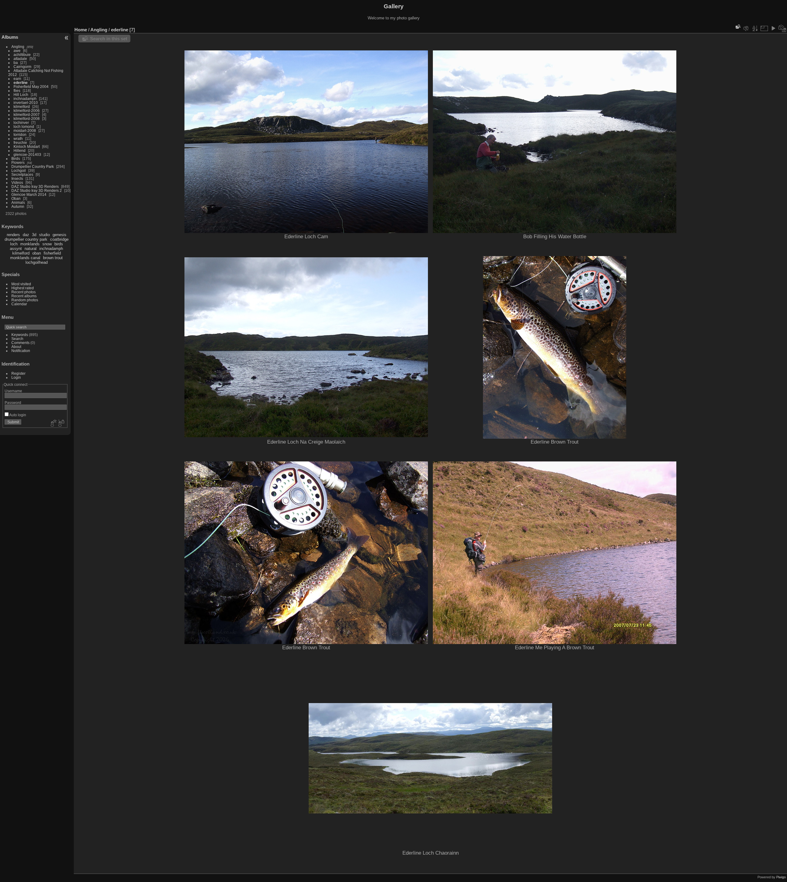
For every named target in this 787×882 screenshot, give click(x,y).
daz (26, 234)
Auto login (17, 415)
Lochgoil (18, 170)
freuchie (20, 142)
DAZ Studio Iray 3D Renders (35, 186)
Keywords (19, 335)
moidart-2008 (25, 130)
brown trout (53, 257)
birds (58, 244)
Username (13, 391)
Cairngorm (22, 67)
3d (34, 234)
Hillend (20, 150)
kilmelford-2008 (27, 119)
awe (17, 51)
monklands (30, 244)
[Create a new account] (53, 423)
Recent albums (24, 296)
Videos (17, 182)
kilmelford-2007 (27, 115)
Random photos (24, 300)
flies (17, 91)
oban (36, 253)
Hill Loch (21, 95)
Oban (16, 198)
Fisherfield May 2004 (31, 87)
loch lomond (24, 127)
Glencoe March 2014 (28, 194)
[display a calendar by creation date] (782, 28)
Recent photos (23, 292)
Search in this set (108, 38)
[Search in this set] (737, 26)
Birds (15, 158)
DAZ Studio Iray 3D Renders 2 (36, 190)
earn (17, 79)
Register (18, 373)
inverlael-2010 (26, 103)
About (16, 347)
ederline (21, 83)
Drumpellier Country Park (32, 166)
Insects (17, 178)
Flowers (18, 162)
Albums (10, 37)
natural (31, 248)
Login (16, 377)
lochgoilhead (37, 262)
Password (13, 403)
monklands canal (25, 257)
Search (17, 339)
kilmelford (22, 107)
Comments (20, 343)
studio (44, 234)
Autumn (17, 206)
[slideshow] (773, 28)
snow (47, 244)
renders (13, 234)
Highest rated (22, 288)
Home (80, 29)
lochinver (21, 123)
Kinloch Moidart (27, 146)
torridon (20, 134)
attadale (20, 59)
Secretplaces (22, 174)
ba (16, 63)
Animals (18, 202)
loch (14, 244)
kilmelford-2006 (27, 111)
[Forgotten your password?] (61, 423)
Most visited (21, 284)
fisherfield (52, 253)
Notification (20, 351)
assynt (16, 248)
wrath (18, 138)
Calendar (19, 304)
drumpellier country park (26, 239)
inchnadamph (25, 99)
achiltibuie (22, 55)
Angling (17, 47)
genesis (59, 234)
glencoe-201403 (27, 154)
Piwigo (781, 877)
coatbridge (59, 239)
